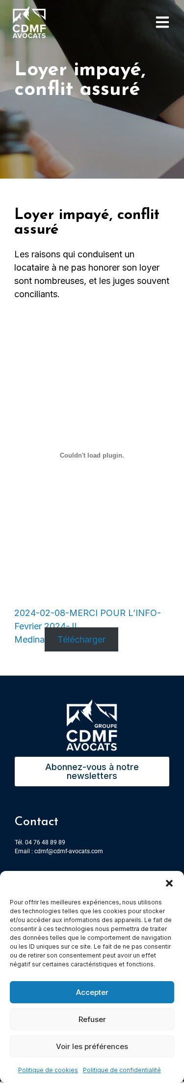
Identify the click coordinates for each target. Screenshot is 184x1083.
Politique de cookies (48, 1070)
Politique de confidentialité (122, 1070)
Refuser (92, 1019)
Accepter (92, 992)
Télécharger (81, 639)
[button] (169, 883)
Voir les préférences (92, 1046)
